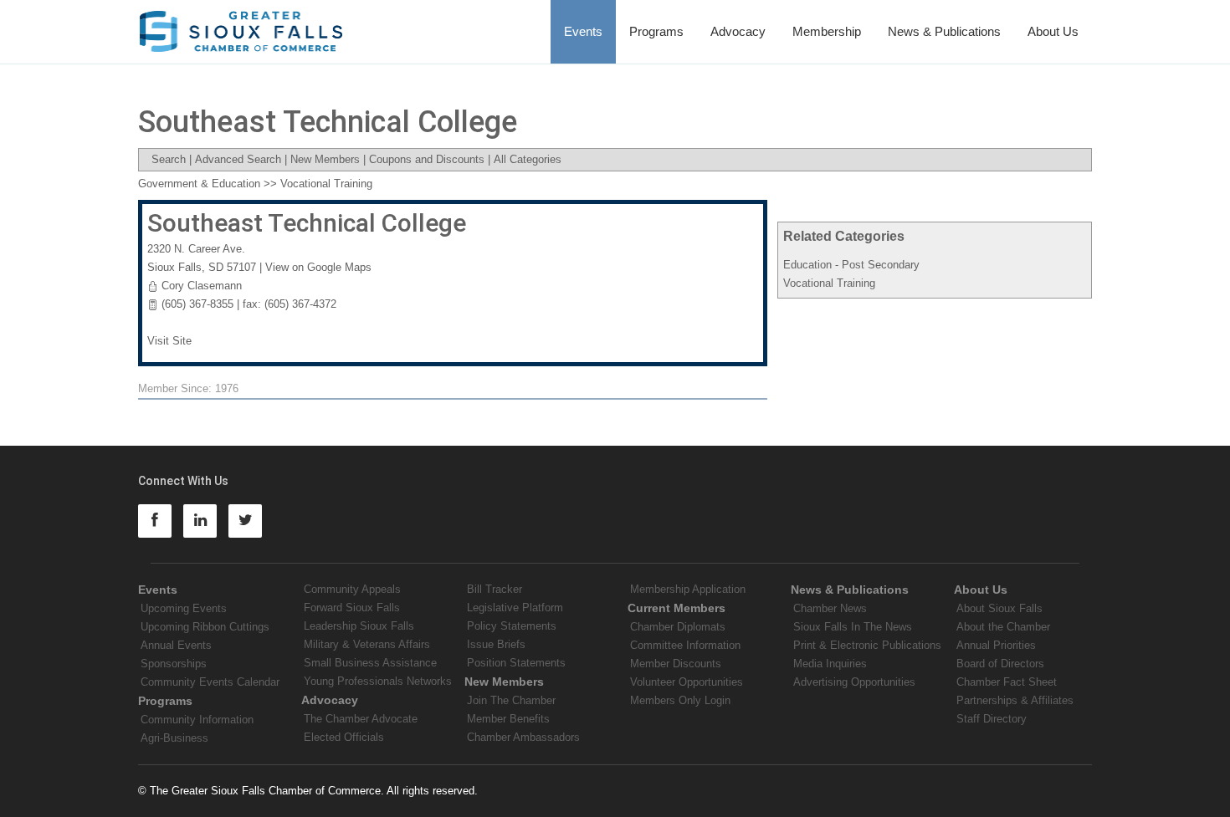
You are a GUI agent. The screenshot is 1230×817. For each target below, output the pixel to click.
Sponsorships (174, 663)
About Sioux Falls (999, 608)
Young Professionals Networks (378, 681)
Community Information (197, 719)
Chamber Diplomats (677, 626)
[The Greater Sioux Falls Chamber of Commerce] (241, 25)
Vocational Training (829, 283)
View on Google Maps (318, 267)
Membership (826, 31)
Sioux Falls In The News (852, 626)
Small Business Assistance (370, 662)
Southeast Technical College (306, 223)
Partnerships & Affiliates (1015, 700)
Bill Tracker (494, 589)
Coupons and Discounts (426, 159)
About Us (1053, 31)
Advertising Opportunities (854, 682)
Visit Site (169, 340)
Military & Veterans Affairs (367, 644)
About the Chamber (1003, 626)
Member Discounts (675, 663)
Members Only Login (680, 700)
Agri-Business (174, 738)
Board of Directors (1000, 663)
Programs (656, 31)
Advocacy (738, 31)
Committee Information (685, 645)
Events (583, 31)
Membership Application (688, 589)
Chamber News (830, 608)
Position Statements (516, 662)
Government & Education (199, 183)
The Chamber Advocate (361, 718)
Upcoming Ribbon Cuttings (205, 626)
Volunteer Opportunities (686, 682)
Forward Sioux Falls (352, 607)
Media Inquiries (830, 663)
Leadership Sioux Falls (359, 626)
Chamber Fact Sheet (1006, 682)
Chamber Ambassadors (523, 737)
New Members (325, 159)
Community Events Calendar (210, 682)
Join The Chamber (511, 700)
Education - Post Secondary (851, 264)
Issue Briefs (496, 644)
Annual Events (176, 645)
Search (168, 159)
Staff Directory (991, 718)
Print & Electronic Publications (867, 645)
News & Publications (944, 31)
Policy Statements (511, 626)
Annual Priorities (996, 645)
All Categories (527, 159)
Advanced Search (238, 159)
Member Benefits (508, 718)
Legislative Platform (515, 607)
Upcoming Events (184, 608)
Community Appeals (352, 589)
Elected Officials (344, 737)
